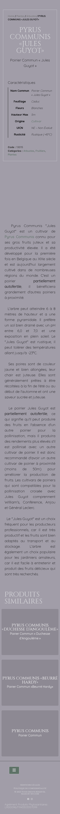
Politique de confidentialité (30, 788)
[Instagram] (32, 799)
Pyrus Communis (19, 236)
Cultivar (36, 121)
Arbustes (31, 16)
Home (11, 16)
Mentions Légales (30, 785)
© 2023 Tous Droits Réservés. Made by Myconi (30, 793)
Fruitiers (40, 150)
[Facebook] (28, 799)
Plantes (20, 16)
